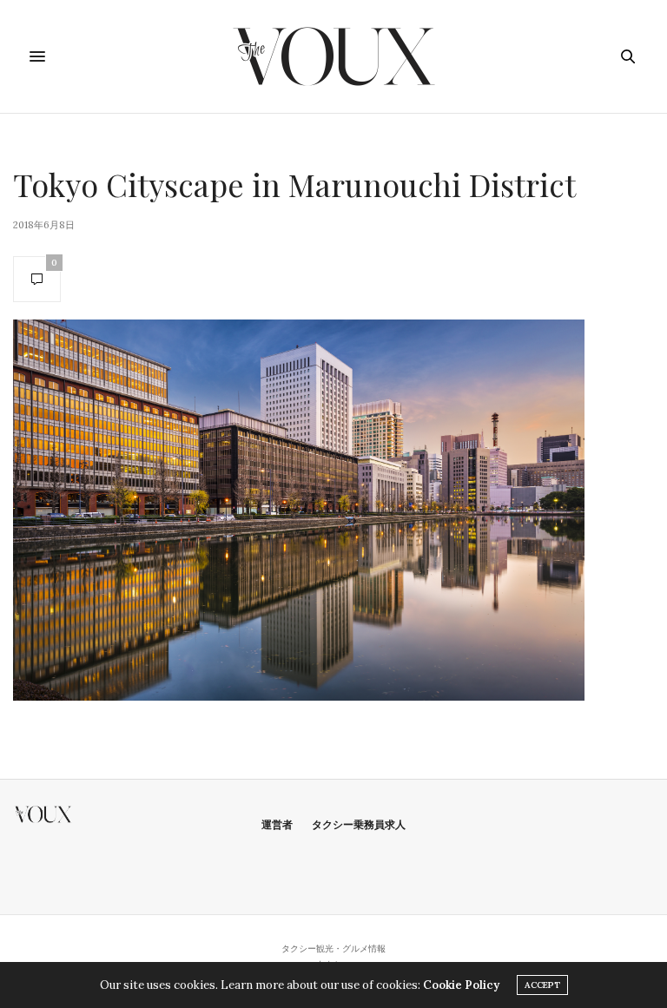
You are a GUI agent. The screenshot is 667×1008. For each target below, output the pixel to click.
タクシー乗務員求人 (359, 824)
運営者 (277, 824)
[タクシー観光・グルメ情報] (334, 56)
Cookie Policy (461, 985)
